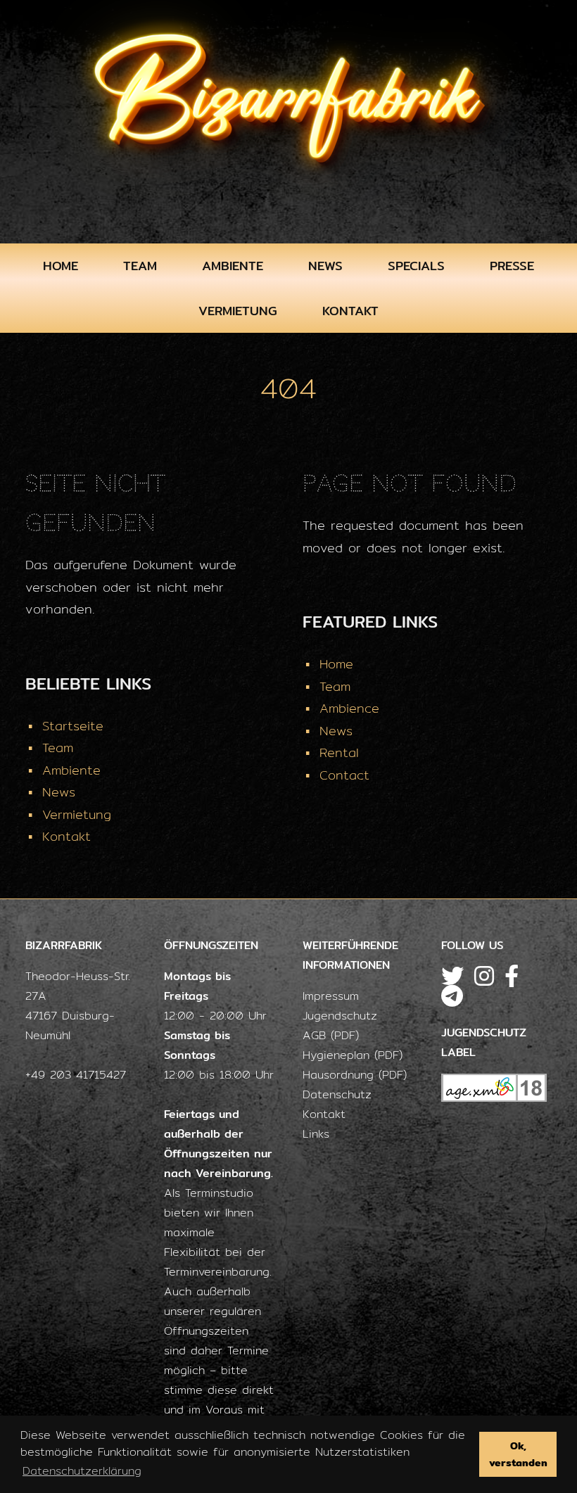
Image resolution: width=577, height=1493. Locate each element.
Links (316, 1134)
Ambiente (232, 265)
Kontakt (350, 310)
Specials (416, 265)
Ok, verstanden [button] (518, 1453)
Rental (339, 752)
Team (140, 265)
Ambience (349, 708)
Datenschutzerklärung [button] (82, 1471)
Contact (344, 775)
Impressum (331, 996)
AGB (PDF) (331, 1035)
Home (60, 265)
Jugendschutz (340, 1015)
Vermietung (237, 310)
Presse (512, 265)
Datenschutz (337, 1094)
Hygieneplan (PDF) (352, 1055)
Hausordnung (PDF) (355, 1075)
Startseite (72, 726)
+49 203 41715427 (75, 1075)
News (325, 265)
